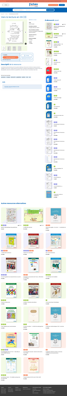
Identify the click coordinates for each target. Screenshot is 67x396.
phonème (3, 77)
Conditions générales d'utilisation (49, 391)
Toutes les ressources (18, 10)
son (30, 77)
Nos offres (34, 389)
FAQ (33, 391)
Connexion (62, 4)
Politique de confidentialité (48, 390)
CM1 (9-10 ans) (18, 389)
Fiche (6, 13)
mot (27, 77)
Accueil (2, 13)
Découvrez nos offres (53, 4)
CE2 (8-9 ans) (10, 391)
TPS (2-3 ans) (3, 389)
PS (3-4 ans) (3, 390)
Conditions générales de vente (49, 392)
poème (23, 77)
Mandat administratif (36, 390)
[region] (14, 32)
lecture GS (13, 77)
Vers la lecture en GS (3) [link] (13, 13)
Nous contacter (35, 392)
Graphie (8, 77)
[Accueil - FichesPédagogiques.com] (33, 5)
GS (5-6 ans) (3, 392)
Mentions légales (46, 389)
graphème (19, 77)
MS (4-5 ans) (3, 391)
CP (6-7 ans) (10, 389)
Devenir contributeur (26, 389)
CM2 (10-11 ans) (18, 390)
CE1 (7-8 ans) (10, 390)
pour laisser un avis (12, 86)
